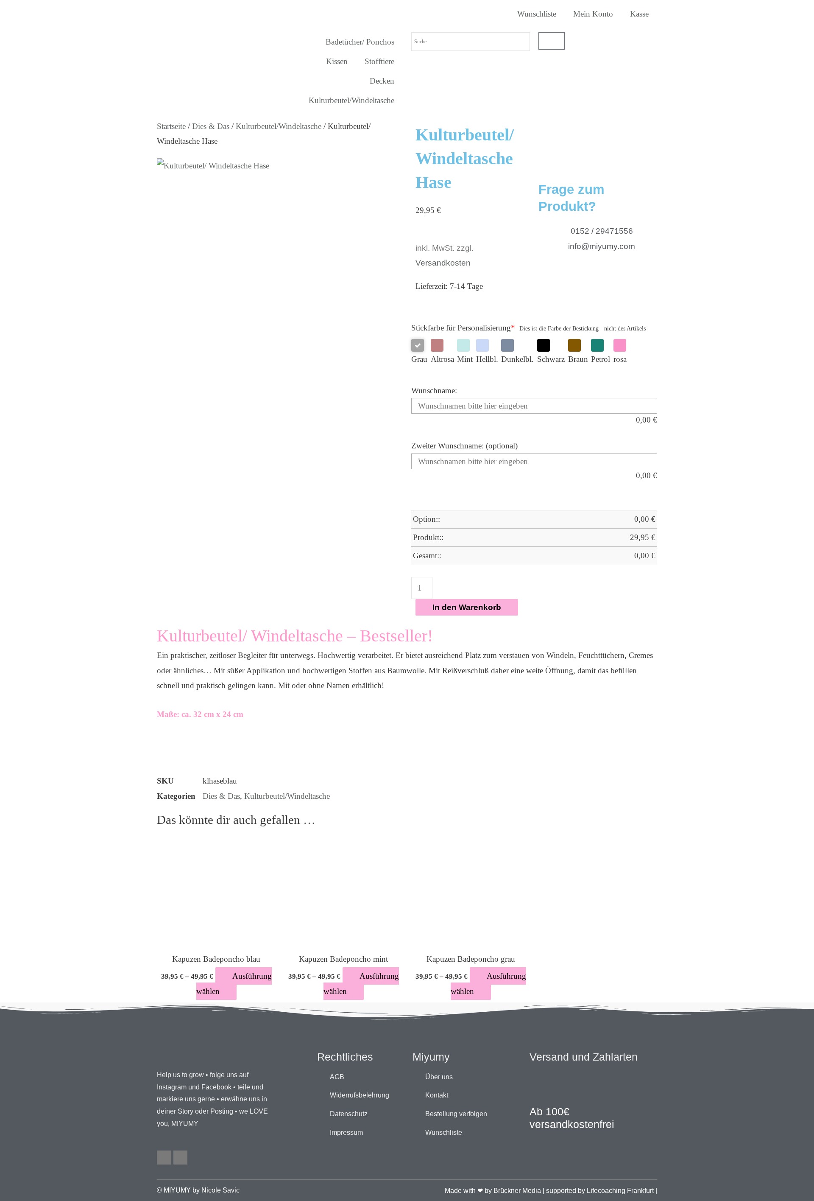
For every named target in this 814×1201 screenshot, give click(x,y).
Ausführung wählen (234, 983)
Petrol (600, 359)
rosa (620, 359)
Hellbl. (487, 359)
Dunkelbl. (517, 359)
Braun (578, 359)
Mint (465, 359)
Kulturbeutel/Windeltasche (351, 100)
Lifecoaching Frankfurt (620, 1190)
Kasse (639, 13)
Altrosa (442, 359)
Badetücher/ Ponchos (360, 41)
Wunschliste (536, 13)
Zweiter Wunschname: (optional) (464, 445)
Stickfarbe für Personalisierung (463, 327)
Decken (382, 80)
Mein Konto (593, 13)
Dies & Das (210, 126)
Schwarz (551, 359)
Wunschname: (434, 390)
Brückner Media (517, 1190)
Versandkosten (443, 262)
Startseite (171, 126)
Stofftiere (379, 61)
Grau (419, 359)
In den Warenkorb (466, 607)
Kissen (337, 61)
